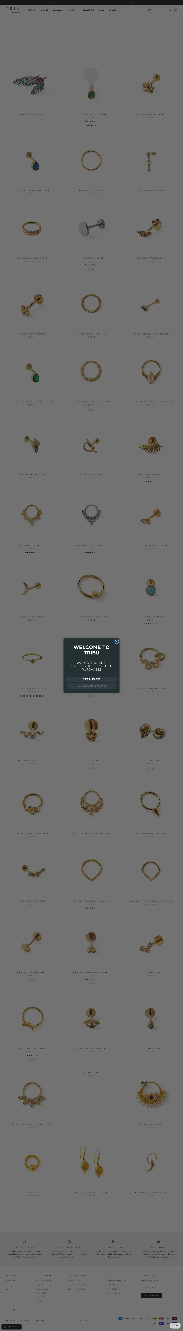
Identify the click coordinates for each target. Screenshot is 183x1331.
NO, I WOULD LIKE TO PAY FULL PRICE (91, 686)
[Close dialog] (116, 641)
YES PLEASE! (91, 679)
